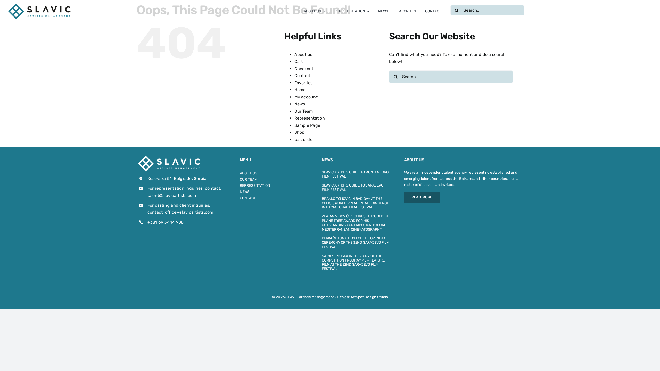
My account (306, 97)
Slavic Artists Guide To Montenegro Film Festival (355, 174)
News (299, 104)
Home (300, 89)
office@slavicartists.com (189, 212)
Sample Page (307, 125)
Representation (309, 118)
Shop (299, 132)
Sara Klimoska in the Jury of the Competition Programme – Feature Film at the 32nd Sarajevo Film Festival (353, 262)
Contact (302, 75)
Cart (298, 61)
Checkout (304, 68)
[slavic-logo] (40, 4)
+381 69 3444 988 (165, 222)
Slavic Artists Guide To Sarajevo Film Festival (352, 187)
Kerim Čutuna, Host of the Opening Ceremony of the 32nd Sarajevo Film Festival (355, 242)
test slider (304, 139)
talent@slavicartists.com (171, 195)
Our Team (303, 111)
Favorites (303, 82)
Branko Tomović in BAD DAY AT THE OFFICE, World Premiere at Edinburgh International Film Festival (356, 203)
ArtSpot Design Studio (369, 297)
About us (303, 54)
